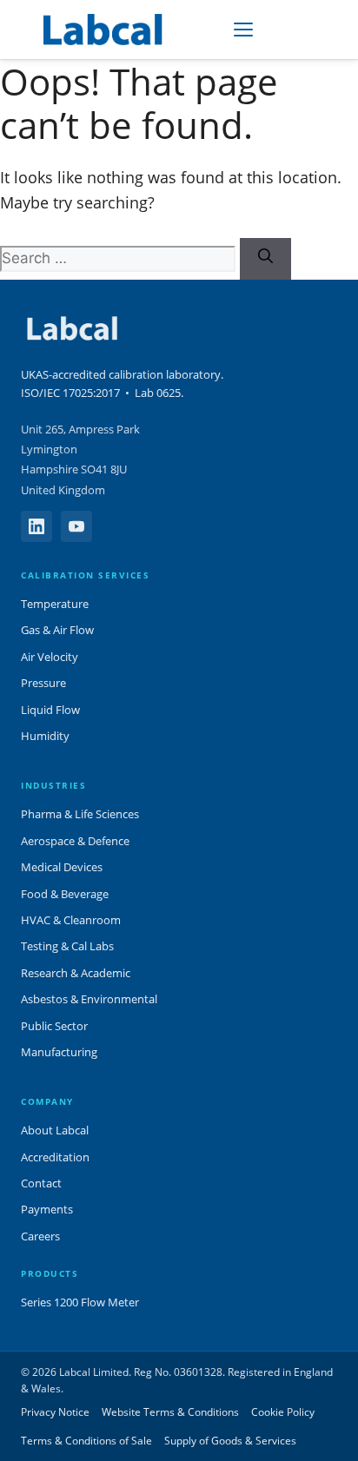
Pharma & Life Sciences (80, 814)
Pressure (43, 683)
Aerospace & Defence (75, 841)
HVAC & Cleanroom (71, 920)
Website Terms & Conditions (170, 1412)
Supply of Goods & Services (230, 1440)
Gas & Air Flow (57, 630)
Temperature (55, 604)
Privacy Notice (55, 1412)
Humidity (45, 736)
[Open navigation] (243, 29)
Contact (41, 1183)
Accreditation (55, 1157)
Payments (47, 1209)
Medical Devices (62, 867)
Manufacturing (59, 1052)
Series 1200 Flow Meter (80, 1302)
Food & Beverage (65, 894)
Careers (40, 1236)
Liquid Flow (50, 709)
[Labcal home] (103, 29)
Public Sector (54, 1026)
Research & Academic (75, 973)
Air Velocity (49, 656)
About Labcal (55, 1130)
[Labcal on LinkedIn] (36, 526)
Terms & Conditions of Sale (86, 1440)
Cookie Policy (283, 1412)
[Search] (265, 259)
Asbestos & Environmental (89, 999)
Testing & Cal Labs (67, 946)
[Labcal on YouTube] (76, 526)
